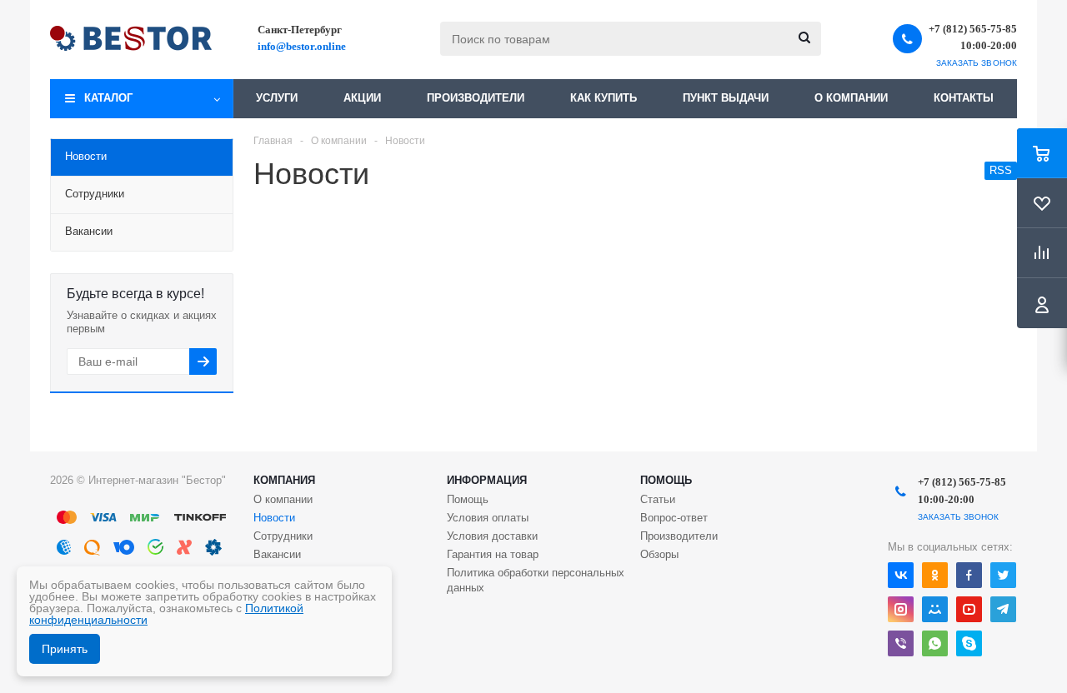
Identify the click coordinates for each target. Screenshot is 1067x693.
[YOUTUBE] (969, 609)
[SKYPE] (969, 643)
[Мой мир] (935, 609)
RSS (1000, 170)
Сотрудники (283, 536)
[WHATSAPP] (935, 643)
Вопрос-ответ (674, 517)
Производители (475, 98)
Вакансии (277, 554)
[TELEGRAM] (1003, 609)
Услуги (277, 98)
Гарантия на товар (493, 554)
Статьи (657, 499)
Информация (487, 480)
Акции (362, 98)
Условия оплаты (487, 517)
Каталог (108, 98)
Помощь (666, 480)
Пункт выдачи (726, 98)
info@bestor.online (302, 46)
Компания (284, 480)
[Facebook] (969, 575)
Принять (65, 649)
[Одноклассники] (935, 575)
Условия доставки (492, 536)
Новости (274, 517)
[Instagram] (901, 609)
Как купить (603, 98)
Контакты (964, 98)
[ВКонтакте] (901, 575)
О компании (851, 98)
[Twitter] (1003, 575)
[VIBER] (901, 643)
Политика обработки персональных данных (535, 580)
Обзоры (659, 554)
